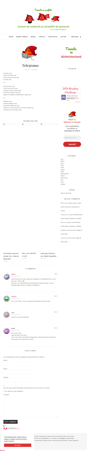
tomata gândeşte (44, 438)
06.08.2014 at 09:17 (15, 330)
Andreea (68, 95)
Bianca (62, 161)
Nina (62, 180)
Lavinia (63, 169)
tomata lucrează (47, 440)
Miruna (63, 176)
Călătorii (74, 36)
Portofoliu (53, 36)
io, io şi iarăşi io (53, 438)
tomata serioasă (51, 436)
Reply (56, 274)
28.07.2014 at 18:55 (15, 314)
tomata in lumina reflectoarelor (60, 440)
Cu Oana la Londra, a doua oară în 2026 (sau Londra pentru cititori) (71, 207)
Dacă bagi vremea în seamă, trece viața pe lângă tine (11, 256)
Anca (62, 159)
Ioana (62, 167)
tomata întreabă (70, 438)
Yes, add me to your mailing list (14, 391)
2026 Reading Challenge (70, 90)
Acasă (11, 36)
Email (5, 369)
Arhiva (33, 36)
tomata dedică (38, 440)
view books (77, 101)
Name (5, 360)
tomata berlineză (35, 438)
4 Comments (33, 69)
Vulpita (13, 296)
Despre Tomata (22, 36)
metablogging (61, 438)
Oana (62, 182)
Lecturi (63, 36)
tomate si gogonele (73, 440)
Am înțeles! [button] (17, 445)
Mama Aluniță (64, 174)
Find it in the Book (66, 193)
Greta (13, 274)
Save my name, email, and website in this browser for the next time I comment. (26, 388)
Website (5, 377)
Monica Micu (64, 178)
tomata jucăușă (43, 436)
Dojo (62, 163)
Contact (42, 36)
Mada (62, 171)
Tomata (63, 214)
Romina (63, 184)
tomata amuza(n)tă (61, 436)
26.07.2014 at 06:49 (15, 298)
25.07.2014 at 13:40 (15, 276)
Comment (6, 394)
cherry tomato (70, 436)
